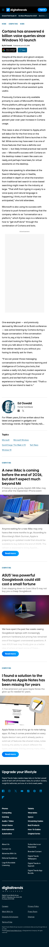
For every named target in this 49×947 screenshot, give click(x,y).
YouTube (22, 791)
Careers (5, 906)
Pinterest (34, 791)
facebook (19, 411)
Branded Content (35, 851)
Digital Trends (13, 12)
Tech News (34, 445)
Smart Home (7, 825)
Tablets (31, 808)
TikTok (28, 791)
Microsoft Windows (21, 440)
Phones (5, 808)
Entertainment (8, 829)
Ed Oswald (8, 45)
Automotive (7, 833)
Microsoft (6, 440)
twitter (23, 411)
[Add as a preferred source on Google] (9, 50)
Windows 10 (6, 450)
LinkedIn (41, 791)
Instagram (9, 791)
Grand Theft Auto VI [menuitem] (9, 16)
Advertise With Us (9, 853)
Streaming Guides (35, 821)
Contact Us (6, 849)
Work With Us (7, 911)
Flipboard (3, 797)
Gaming (5, 817)
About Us (5, 844)
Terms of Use (7, 922)
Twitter (16, 791)
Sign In (42, 10)
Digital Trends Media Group (14, 930)
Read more (10, 553)
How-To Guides (34, 829)
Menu (3, 10)
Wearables (32, 813)
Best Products (33, 825)
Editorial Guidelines (9, 858)
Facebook (3, 791)
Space (30, 817)
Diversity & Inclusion (10, 917)
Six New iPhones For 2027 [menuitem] (27, 16)
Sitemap (31, 917)
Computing (6, 813)
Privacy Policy (33, 906)
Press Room (32, 911)
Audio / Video (8, 821)
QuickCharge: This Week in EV (14, 445)
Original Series (34, 833)
